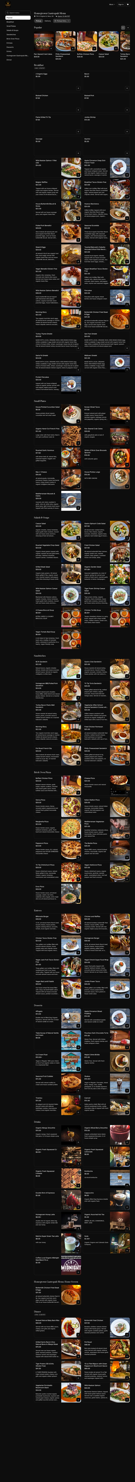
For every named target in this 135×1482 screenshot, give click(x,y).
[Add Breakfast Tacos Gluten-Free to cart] (127, 196)
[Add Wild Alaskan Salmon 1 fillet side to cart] (78, 175)
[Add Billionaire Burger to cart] (78, 931)
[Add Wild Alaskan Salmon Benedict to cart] (78, 305)
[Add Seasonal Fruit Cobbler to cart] (78, 1090)
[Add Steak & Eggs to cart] (78, 261)
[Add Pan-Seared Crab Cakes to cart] (51, 48)
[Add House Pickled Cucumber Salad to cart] (78, 421)
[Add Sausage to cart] (78, 153)
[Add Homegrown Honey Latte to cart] (78, 1229)
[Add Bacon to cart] (127, 88)
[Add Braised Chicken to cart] (78, 110)
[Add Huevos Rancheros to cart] (127, 218)
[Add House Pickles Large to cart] (127, 486)
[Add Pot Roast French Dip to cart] (78, 763)
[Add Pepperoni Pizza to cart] (78, 857)
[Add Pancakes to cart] (127, 305)
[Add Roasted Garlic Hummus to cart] (78, 465)
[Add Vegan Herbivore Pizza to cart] (127, 879)
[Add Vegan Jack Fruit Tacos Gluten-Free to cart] (78, 974)
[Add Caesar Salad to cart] (116, 48)
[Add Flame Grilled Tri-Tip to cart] (78, 131)
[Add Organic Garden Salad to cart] (127, 581)
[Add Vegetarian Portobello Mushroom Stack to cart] (78, 1400)
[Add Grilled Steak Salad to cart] (78, 581)
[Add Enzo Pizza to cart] (78, 901)
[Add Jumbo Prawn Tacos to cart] (127, 996)
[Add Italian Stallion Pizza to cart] (127, 814)
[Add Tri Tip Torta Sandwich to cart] (127, 698)
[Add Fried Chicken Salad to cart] (127, 559)
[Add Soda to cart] (127, 1250)
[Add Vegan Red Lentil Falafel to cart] (78, 996)
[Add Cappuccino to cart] (127, 1207)
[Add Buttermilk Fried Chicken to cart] (127, 1335)
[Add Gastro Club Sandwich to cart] (127, 676)
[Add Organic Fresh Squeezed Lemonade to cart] (127, 1164)
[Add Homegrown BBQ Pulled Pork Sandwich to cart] (78, 698)
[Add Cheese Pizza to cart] (127, 792)
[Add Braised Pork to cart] (127, 110)
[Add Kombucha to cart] (127, 1185)
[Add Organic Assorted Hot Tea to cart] (127, 1229)
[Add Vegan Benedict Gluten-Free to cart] (78, 283)
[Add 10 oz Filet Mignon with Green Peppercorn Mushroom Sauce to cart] (127, 1378)
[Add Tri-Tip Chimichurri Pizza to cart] (78, 879)
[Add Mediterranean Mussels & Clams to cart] (78, 508)
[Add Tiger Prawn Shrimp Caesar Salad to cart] (127, 603)
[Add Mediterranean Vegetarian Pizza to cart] (127, 836)
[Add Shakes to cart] (127, 1090)
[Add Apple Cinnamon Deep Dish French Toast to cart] (127, 175)
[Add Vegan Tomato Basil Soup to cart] (78, 646)
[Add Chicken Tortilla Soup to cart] (127, 624)
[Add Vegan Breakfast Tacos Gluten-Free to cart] (127, 283)
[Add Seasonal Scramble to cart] (127, 240)
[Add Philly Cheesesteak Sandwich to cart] (73, 48)
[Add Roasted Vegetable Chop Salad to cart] (78, 559)
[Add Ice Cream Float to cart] (78, 1069)
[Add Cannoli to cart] (127, 1112)
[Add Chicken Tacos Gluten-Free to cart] (78, 952)
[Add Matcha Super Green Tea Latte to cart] (78, 1250)
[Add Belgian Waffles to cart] (78, 196)
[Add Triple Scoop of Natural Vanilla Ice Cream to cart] (78, 1047)
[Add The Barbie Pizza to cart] (127, 857)
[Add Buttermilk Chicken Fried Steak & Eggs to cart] (127, 326)
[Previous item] (123, 28)
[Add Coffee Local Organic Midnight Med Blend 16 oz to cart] (78, 1272)
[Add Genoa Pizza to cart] (78, 814)
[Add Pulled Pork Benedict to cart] (78, 240)
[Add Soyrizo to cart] (127, 153)
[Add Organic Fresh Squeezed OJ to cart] (78, 1164)
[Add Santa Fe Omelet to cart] (78, 370)
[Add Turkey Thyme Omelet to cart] (78, 348)
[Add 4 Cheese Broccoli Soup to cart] (78, 624)
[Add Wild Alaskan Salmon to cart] (127, 1400)
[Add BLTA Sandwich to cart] (78, 676)
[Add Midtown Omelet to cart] (127, 370)
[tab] (38, 21)
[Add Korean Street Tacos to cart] (127, 421)
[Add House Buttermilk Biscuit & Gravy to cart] (78, 218)
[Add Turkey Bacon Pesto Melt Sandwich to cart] (78, 719)
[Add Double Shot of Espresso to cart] (78, 1207)
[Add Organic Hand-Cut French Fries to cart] (78, 443)
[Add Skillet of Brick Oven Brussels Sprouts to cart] (127, 465)
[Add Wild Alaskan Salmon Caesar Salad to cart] (78, 603)
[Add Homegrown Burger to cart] (127, 952)
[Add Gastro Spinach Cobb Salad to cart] (127, 538)
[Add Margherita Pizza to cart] (78, 836)
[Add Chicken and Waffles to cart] (127, 931)
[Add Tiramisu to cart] (78, 1112)
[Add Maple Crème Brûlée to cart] (127, 1069)
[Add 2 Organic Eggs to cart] (78, 88)
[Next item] (128, 28)
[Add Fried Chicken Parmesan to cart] (127, 741)
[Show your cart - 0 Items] (128, 4)
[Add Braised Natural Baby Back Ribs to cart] (78, 1335)
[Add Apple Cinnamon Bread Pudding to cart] (127, 1026)
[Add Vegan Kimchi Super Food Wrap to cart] (127, 974)
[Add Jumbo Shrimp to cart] (127, 131)
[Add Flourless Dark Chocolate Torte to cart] (127, 1047)
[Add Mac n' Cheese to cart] (78, 486)
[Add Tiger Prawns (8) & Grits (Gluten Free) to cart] (78, 1378)
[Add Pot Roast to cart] (127, 1356)
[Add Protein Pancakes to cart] (78, 391)
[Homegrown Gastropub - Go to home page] (8, 4)
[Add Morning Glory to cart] (78, 326)
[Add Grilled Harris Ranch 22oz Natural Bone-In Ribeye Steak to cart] (78, 1356)
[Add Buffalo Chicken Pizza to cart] (94, 48)
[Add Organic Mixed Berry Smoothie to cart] (127, 1142)
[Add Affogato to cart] (78, 1026)
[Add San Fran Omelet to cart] (127, 348)
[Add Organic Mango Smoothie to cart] (78, 1142)
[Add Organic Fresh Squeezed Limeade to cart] (78, 1185)
